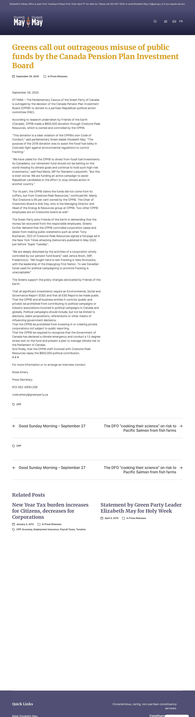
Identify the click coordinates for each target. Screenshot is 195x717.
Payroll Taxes (67, 529)
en (174, 21)
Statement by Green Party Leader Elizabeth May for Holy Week (141, 508)
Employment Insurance (46, 529)
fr (181, 21)
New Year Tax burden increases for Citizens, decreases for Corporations (50, 511)
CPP (18, 404)
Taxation (81, 529)
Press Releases (58, 76)
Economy (27, 529)
